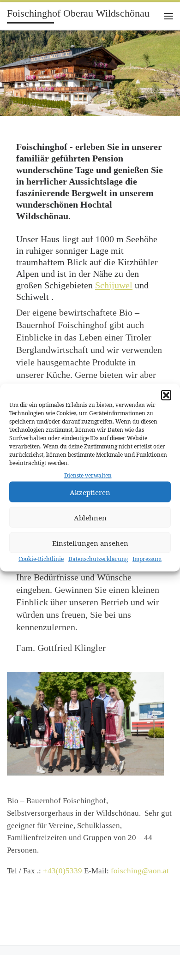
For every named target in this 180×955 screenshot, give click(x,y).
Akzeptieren (90, 492)
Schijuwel (113, 285)
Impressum (147, 559)
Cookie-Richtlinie (41, 559)
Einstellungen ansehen (90, 543)
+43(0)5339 (63, 870)
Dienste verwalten (88, 475)
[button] (166, 395)
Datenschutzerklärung (98, 559)
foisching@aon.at (140, 870)
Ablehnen (90, 517)
